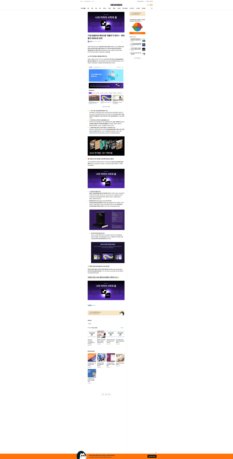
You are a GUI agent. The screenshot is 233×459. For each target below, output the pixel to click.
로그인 (151, 4)
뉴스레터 (138, 8)
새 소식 (93, 1)
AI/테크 (104, 8)
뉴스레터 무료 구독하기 (87, 1)
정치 (88, 8)
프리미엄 (82, 8)
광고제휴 (143, 8)
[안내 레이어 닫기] (156, 452)
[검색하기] (148, 5)
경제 (92, 8)
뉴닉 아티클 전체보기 (137, 58)
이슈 (118, 8)
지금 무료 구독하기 (152, 456)
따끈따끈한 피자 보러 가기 (137, 33)
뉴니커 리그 (132, 8)
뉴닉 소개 (81, 1)
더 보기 (122, 327)
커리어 (109, 8)
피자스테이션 (124, 8)
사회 (100, 8)
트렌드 (114, 8)
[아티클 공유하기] (121, 41)
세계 (96, 8)
